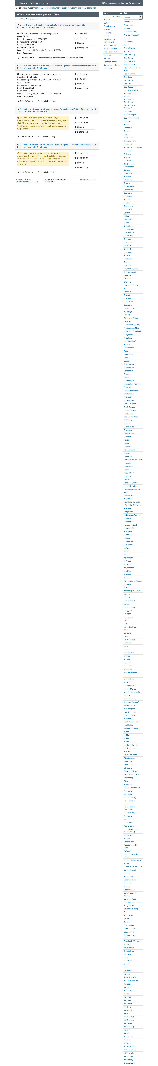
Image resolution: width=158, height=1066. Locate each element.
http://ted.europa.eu (23, 182)
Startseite (23, 3)
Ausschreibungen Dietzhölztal (83, 8)
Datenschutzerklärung (88, 179)
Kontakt (46, 3)
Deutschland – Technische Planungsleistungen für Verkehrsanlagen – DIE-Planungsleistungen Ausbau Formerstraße (51, 26)
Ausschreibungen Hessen (56, 8)
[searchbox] (131, 17)
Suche (38, 3)
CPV (32, 3)
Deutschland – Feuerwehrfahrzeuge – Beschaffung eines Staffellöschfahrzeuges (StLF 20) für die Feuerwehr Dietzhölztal (56, 67)
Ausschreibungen (35, 8)
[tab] (113, 13)
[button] (113, 13)
